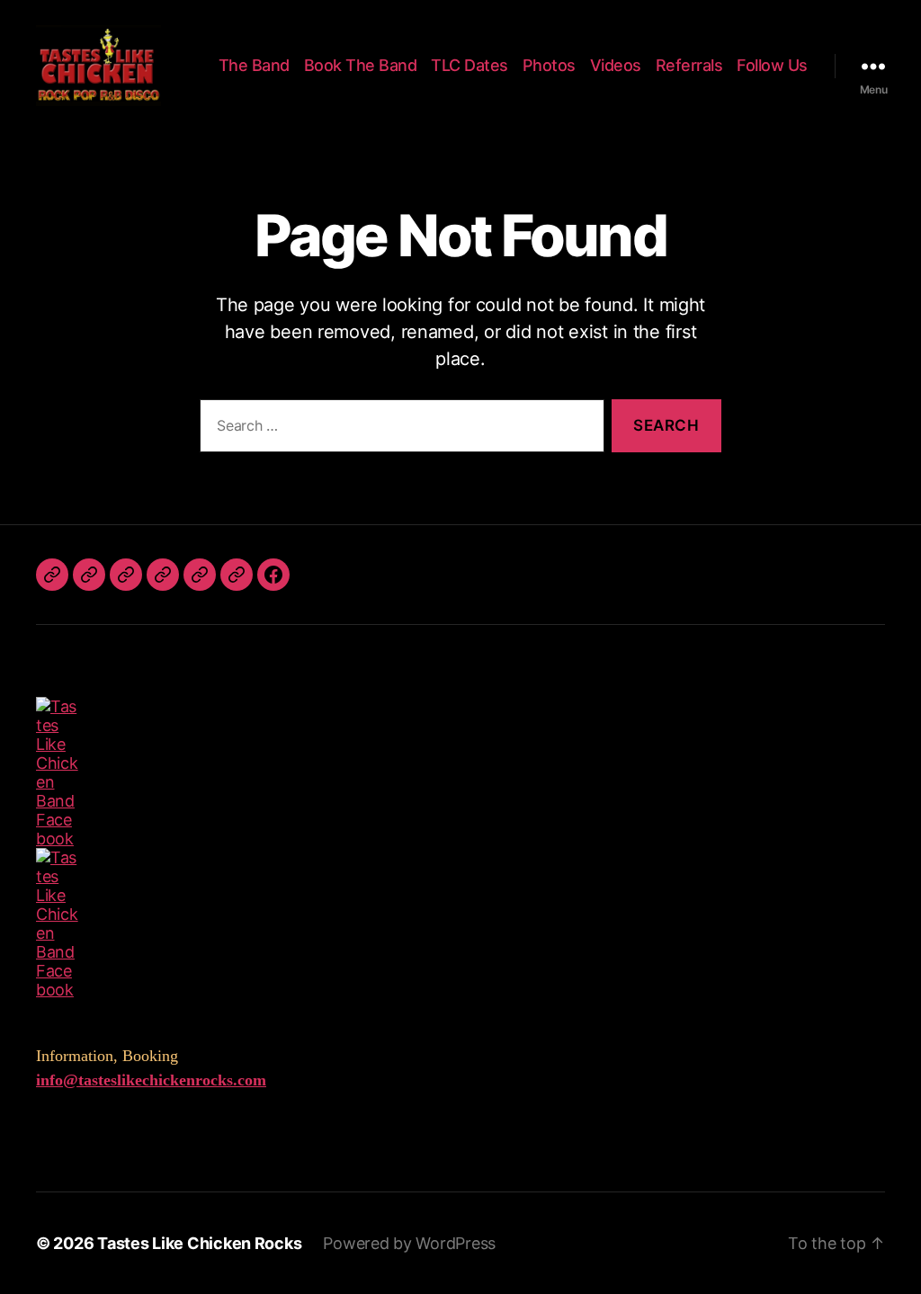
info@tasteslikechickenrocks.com (151, 1080)
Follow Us (772, 65)
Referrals (689, 65)
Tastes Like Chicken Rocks (199, 1243)
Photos (549, 65)
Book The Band (360, 65)
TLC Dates (469, 65)
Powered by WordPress (409, 1243)
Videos (615, 65)
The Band (254, 65)
